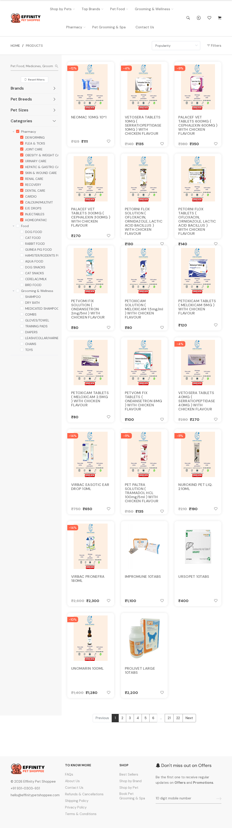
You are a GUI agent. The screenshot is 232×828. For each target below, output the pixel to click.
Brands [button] (17, 88)
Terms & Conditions (81, 814)
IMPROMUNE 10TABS (143, 577)
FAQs (69, 774)
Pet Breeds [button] (21, 99)
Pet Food (117, 9)
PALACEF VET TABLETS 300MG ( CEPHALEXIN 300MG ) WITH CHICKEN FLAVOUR (90, 217)
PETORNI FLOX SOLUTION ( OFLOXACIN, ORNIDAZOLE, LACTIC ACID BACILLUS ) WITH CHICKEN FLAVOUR (143, 221)
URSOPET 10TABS (193, 577)
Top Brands (91, 9)
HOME (15, 46)
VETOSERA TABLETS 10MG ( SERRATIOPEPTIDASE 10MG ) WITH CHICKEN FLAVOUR (143, 125)
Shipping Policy (76, 801)
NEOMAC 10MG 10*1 (89, 117)
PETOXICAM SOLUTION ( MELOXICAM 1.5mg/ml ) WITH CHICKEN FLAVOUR (144, 309)
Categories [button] (21, 121)
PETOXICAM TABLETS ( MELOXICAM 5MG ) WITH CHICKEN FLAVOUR (197, 307)
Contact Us (144, 27)
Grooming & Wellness (152, 9)
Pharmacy (74, 27)
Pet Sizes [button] (19, 110)
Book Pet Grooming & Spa (132, 796)
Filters (215, 45)
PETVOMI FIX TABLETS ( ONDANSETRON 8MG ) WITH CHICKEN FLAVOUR (143, 401)
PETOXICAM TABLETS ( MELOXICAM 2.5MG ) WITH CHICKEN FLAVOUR (90, 399)
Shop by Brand (130, 781)
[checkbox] (17, 131)
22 (178, 718)
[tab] (34, 88)
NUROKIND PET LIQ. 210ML (195, 487)
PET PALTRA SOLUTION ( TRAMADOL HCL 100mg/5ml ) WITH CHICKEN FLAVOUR (142, 493)
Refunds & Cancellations (84, 794)
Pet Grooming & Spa (109, 27)
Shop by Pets (61, 9)
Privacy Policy (76, 807)
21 (169, 718)
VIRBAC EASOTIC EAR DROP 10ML (90, 487)
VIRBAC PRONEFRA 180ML (88, 579)
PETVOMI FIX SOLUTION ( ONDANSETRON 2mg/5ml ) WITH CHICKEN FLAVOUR (88, 309)
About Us (72, 781)
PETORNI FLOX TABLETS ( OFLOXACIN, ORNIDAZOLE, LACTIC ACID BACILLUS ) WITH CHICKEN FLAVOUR (197, 221)
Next (189, 718)
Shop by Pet (128, 787)
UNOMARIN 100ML (87, 668)
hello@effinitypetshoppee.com (35, 795)
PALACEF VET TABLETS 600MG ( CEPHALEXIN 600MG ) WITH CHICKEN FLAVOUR (197, 125)
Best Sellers (128, 774)
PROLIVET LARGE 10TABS (140, 670)
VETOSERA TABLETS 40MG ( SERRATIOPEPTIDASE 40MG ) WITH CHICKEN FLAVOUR (196, 401)
